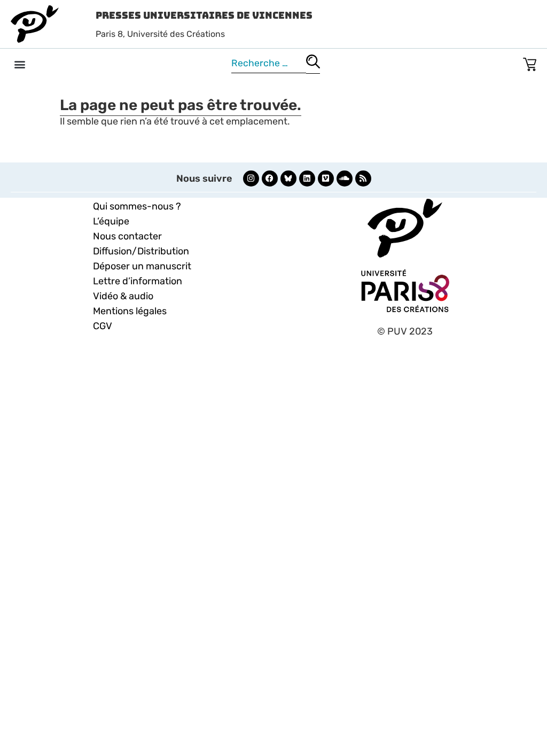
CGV (102, 326)
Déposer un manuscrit (142, 266)
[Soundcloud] (345, 178)
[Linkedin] (307, 178)
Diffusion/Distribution (141, 251)
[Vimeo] (326, 178)
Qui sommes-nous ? (137, 206)
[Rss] (363, 178)
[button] (19, 64)
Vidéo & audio (123, 296)
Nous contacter (127, 236)
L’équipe (111, 221)
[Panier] (529, 62)
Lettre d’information (137, 281)
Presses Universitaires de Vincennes (204, 15)
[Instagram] (251, 178)
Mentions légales (130, 311)
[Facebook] (270, 178)
